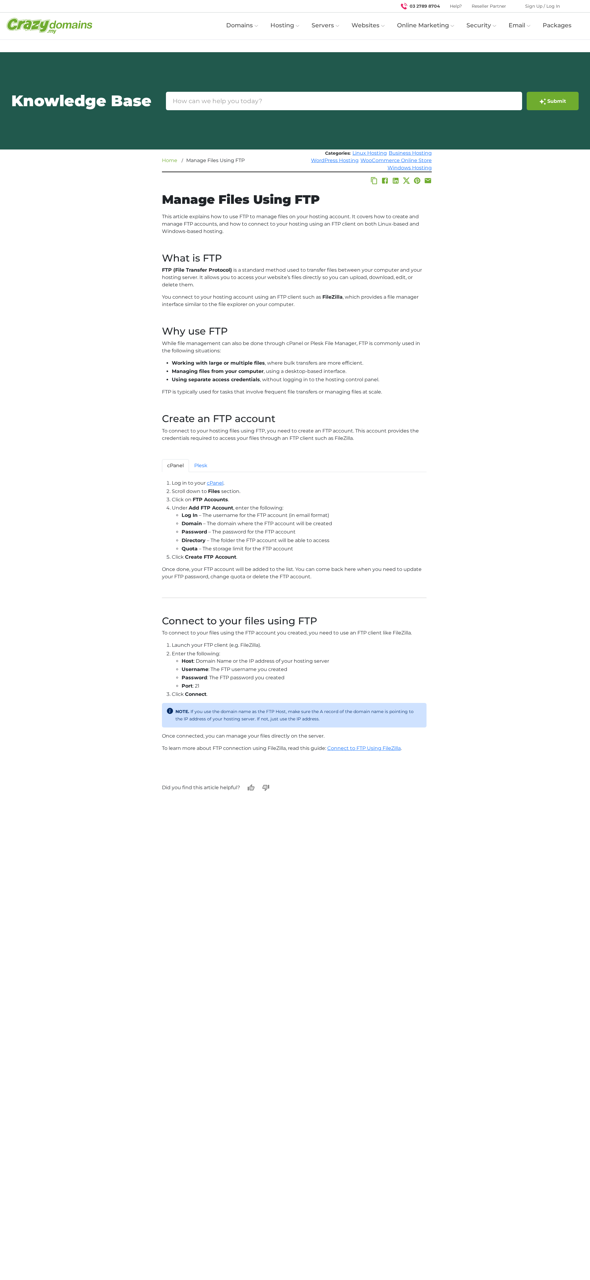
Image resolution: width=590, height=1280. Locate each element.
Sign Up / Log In (542, 6)
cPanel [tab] (175, 465)
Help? (456, 6)
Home (169, 160)
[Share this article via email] (428, 180)
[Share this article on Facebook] (385, 180)
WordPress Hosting (335, 160)
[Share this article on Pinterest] (417, 180)
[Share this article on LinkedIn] (395, 180)
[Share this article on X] (406, 180)
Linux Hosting (369, 153)
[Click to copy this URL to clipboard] (374, 180)
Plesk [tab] (200, 465)
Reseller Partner (489, 6)
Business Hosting (410, 153)
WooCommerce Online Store (396, 160)
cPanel (215, 483)
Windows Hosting (409, 168)
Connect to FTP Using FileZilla (364, 748)
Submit (556, 101)
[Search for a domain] (573, 6)
